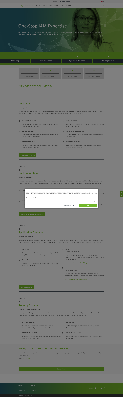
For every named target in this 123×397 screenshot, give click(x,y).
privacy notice (54, 197)
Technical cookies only (68, 205)
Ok (88, 205)
